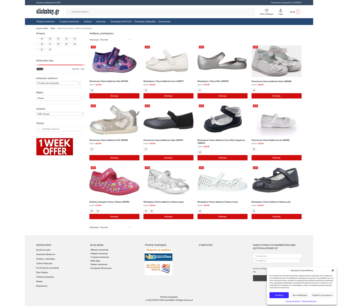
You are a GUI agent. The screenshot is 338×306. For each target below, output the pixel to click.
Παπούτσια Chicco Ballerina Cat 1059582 (271, 140)
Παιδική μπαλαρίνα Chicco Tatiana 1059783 (109, 202)
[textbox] (58, 83)
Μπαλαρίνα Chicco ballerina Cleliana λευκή (217, 202)
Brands (39, 281)
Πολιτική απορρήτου (293, 301)
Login (280, 14)
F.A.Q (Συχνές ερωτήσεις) (47, 268)
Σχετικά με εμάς (43, 250)
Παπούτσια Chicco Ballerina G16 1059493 (108, 140)
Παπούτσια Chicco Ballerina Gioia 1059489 (271, 81)
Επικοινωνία (41, 286)
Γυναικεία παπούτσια (99, 257)
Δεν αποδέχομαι (300, 295)
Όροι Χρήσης (42, 272)
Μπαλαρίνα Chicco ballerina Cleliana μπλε (271, 202)
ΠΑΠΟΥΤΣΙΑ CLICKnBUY (163, 300)
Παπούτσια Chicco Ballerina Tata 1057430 (108, 81)
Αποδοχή (279, 295)
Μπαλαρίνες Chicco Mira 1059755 (213, 81)
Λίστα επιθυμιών (267, 14)
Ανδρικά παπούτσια (99, 253)
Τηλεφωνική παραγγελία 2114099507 (286, 2)
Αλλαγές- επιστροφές (45, 259)
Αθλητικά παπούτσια (99, 250)
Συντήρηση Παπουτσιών (101, 268)
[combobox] (58, 83)
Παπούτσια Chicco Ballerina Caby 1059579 (163, 140)
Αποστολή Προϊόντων (45, 254)
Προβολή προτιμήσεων (322, 295)
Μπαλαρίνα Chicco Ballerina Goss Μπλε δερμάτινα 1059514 (221, 141)
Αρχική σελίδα (42, 28)
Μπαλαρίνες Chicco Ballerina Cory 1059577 (163, 81)
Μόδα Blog (95, 261)
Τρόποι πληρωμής (44, 263)
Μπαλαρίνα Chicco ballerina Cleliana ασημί (163, 202)
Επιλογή (114, 96)
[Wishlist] (135, 48)
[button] (332, 270)
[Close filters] (85, 33)
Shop (52, 28)
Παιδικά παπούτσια (98, 264)
